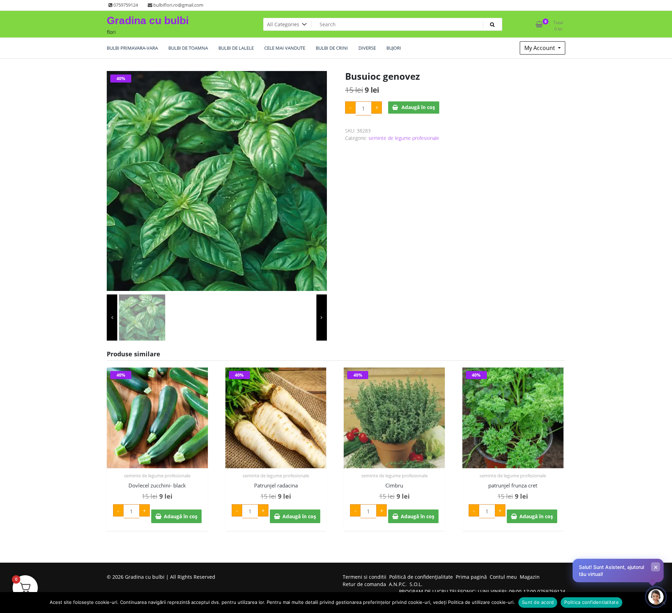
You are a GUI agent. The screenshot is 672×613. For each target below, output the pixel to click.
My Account (540, 48)
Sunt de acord (538, 602)
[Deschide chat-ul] (656, 597)
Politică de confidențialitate (421, 576)
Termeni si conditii (364, 576)
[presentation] (112, 317)
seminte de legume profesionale (404, 138)
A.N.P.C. (398, 584)
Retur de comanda (364, 584)
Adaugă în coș (418, 107)
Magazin (530, 576)
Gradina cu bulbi (148, 20)
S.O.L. (416, 584)
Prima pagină (471, 576)
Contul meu (503, 576)
